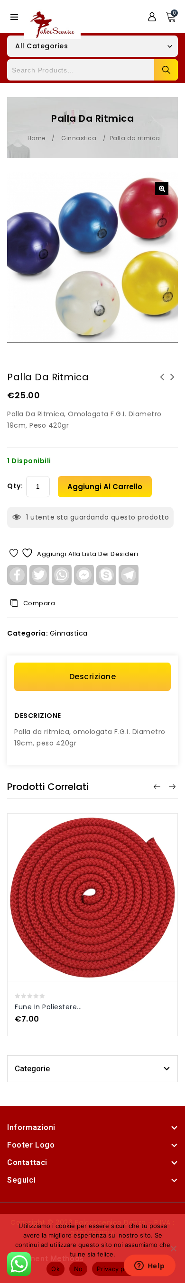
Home (37, 138)
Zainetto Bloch (172, 382)
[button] (161, 188)
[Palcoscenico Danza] (52, 23)
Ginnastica (78, 138)
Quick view (82, 871)
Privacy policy (118, 1269)
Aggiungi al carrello (104, 487)
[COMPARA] (102, 892)
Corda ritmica (162, 382)
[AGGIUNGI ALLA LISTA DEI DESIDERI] (82, 892)
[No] (173, 1248)
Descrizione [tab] (92, 676)
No (78, 1269)
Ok (55, 1269)
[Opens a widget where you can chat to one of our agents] (149, 1266)
